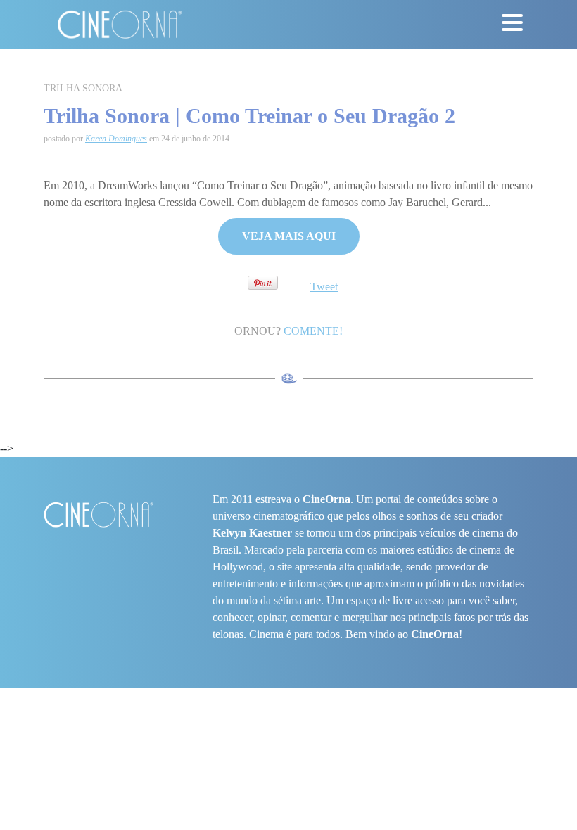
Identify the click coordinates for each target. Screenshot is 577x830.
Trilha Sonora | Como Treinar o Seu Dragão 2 (249, 115)
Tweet (324, 287)
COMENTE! (288, 331)
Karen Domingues (116, 138)
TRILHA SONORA (83, 88)
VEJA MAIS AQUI (289, 236)
